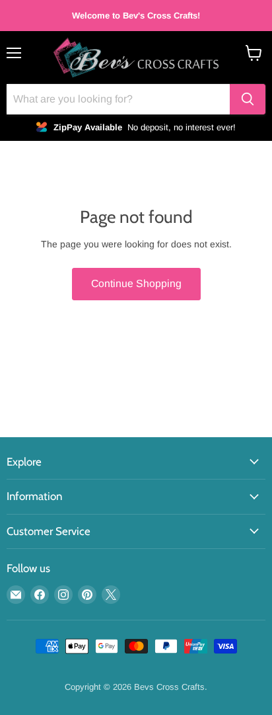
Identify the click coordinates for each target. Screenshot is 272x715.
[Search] (247, 99)
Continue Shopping (136, 283)
